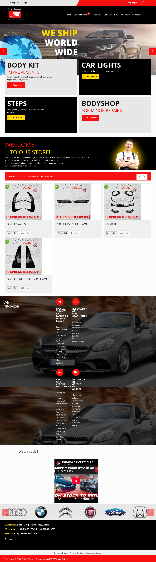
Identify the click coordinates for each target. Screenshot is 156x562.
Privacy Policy (76, 553)
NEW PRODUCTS (16, 176)
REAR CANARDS (16, 224)
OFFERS (49, 176)
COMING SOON (35, 176)
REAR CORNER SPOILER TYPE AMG (27, 279)
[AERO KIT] (127, 202)
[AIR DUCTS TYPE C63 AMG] (78, 202)
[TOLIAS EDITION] (15, 14)
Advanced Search (94, 553)
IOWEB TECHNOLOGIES (57, 559)
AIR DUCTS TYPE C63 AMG (72, 224)
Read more (17, 85)
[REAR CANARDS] (28, 202)
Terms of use (60, 553)
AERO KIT (111, 224)
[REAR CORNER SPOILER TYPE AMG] (28, 256)
